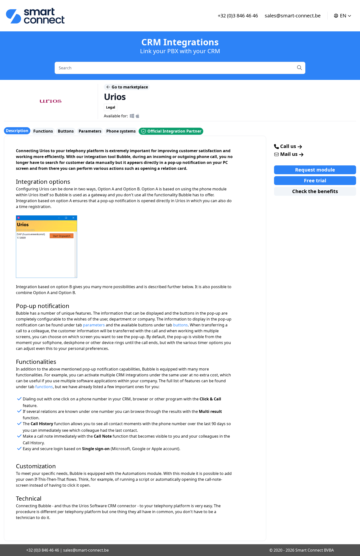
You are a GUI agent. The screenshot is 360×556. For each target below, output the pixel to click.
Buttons (66, 131)
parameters (94, 325)
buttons (180, 325)
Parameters (90, 131)
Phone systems (121, 131)
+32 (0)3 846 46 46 (238, 15)
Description (17, 130)
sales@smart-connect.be (293, 15)
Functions (43, 131)
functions (44, 386)
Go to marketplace (129, 87)
